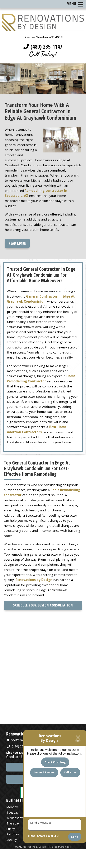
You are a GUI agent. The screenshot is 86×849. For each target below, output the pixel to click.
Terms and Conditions (59, 846)
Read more (17, 243)
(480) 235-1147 (45, 46)
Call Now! (70, 772)
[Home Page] (43, 29)
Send (74, 837)
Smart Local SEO (48, 836)
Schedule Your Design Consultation (43, 605)
